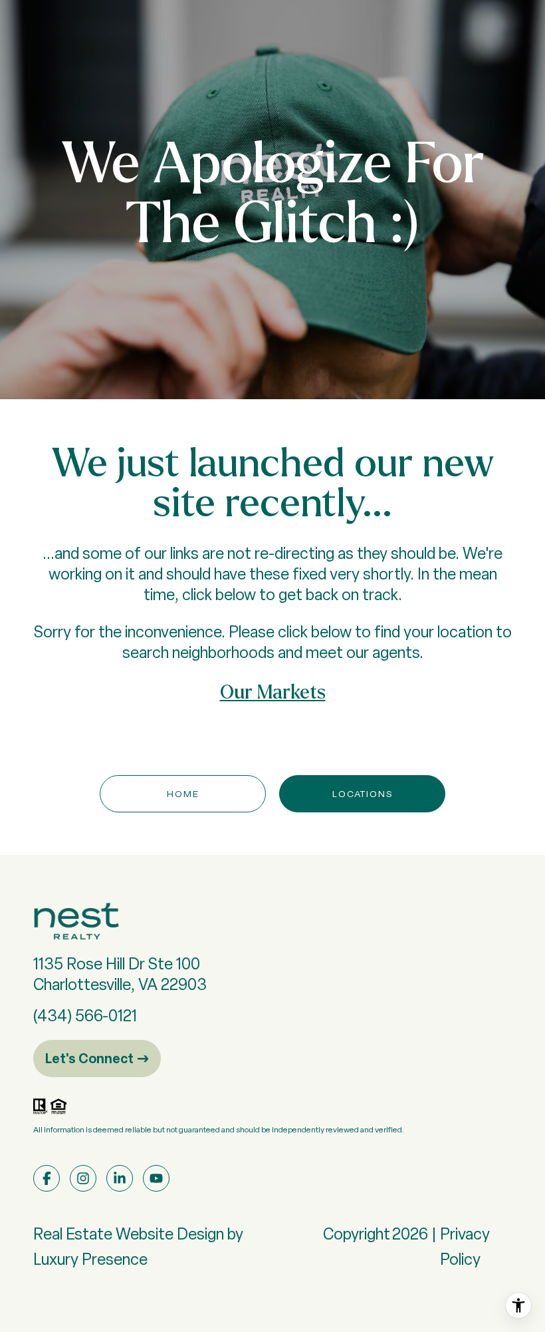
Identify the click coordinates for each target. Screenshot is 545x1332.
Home (183, 794)
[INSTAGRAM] (83, 1178)
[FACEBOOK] (46, 1178)
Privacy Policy (465, 1246)
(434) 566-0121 (85, 1015)
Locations (362, 794)
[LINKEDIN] (119, 1178)
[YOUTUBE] (156, 1178)
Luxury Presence (90, 1259)
